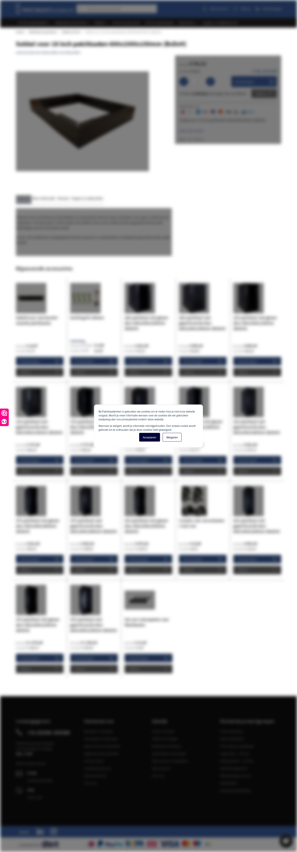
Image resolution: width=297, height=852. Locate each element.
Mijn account (219, 9)
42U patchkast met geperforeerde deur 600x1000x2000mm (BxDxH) (256, 526)
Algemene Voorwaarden (101, 753)
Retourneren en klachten (102, 746)
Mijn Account (161, 768)
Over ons (90, 783)
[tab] (24, 199)
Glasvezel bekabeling (235, 790)
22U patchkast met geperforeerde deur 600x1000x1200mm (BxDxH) (39, 427)
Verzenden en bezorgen (101, 739)
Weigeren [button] (172, 437)
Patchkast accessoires (43, 32)
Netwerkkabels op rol (235, 775)
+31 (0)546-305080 (48, 732)
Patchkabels (228, 783)
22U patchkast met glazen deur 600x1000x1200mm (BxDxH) (255, 323)
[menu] (150, 23)
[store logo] (44, 8)
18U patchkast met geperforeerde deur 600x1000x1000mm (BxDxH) (202, 323)
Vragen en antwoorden (87, 198)
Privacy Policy (94, 761)
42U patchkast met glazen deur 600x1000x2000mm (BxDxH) (146, 526)
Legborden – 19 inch (234, 753)
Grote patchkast (231, 731)
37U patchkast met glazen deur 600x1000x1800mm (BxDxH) (37, 526)
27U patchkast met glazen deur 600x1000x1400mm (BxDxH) (92, 427)
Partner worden (163, 731)
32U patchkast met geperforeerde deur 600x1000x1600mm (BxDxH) (256, 427)
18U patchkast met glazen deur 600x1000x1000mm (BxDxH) (146, 323)
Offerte (261, 93)
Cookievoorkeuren (97, 768)
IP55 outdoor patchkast (237, 746)
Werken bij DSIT (95, 775)
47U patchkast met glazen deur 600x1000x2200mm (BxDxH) (37, 625)
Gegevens (23, 198)
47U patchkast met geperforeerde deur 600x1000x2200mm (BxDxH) (93, 625)
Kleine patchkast (232, 739)
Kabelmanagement (233, 768)
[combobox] (117, 8)
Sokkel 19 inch (71, 32)
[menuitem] (34, 23)
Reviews (63, 198)
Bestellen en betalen (98, 731)
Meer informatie (191, 131)
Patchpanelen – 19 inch (236, 761)
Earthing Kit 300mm (87, 317)
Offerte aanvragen (165, 739)
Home (20, 32)
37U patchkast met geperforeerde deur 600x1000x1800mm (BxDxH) (93, 526)
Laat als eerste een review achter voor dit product (48, 52)
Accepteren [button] (149, 437)
